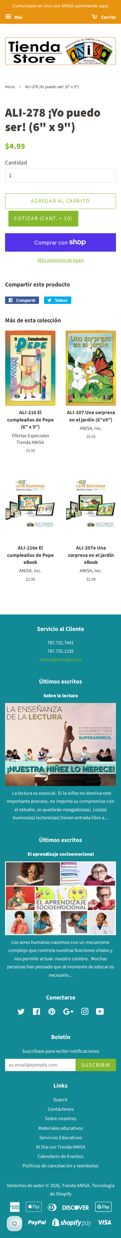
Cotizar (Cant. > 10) (43, 218)
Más (17, 17)
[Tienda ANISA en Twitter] (21, 1013)
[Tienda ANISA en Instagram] (84, 1013)
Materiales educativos (60, 1128)
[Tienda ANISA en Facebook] (36, 1013)
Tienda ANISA (75, 1185)
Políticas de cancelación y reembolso (60, 1165)
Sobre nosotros (60, 1118)
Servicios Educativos (60, 1137)
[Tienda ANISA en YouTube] (100, 1013)
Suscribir (95, 1065)
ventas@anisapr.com (60, 659)
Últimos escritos (60, 681)
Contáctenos (61, 1109)
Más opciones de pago (61, 260)
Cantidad (16, 163)
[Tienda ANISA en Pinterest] (51, 1013)
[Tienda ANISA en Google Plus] (68, 1013)
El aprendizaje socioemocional (61, 854)
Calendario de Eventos (60, 1156)
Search (60, 1099)
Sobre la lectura (60, 695)
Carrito (108, 17)
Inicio (10, 87)
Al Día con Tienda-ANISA (60, 1147)
